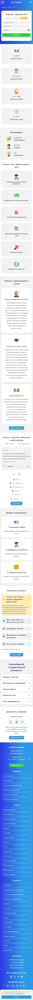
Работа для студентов (11, 799)
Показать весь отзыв (9, 461)
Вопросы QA (10, 870)
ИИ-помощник (10, 874)
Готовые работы (11, 861)
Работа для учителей (10, 794)
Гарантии (7, 904)
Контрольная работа (10, 819)
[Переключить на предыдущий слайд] (14, 474)
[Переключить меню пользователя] (2, 2)
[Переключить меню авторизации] (30, 2)
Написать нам (16, 765)
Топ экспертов (8, 922)
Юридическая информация (12, 899)
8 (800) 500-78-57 (16, 751)
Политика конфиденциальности (14, 894)
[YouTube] (22, 977)
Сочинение (7, 833)
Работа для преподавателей (13, 785)
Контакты (7, 941)
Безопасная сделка (10, 913)
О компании (7, 885)
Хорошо (16, 997)
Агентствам (7, 927)
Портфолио (9, 865)
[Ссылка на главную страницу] (16, 2)
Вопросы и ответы (9, 936)
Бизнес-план (8, 851)
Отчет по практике (9, 824)
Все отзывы (16, 503)
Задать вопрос (16, 655)
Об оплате (7, 908)
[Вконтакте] (11, 977)
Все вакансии (8, 780)
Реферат (6, 828)
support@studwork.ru (16, 753)
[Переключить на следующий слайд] (19, 474)
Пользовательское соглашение (13, 890)
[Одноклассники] (15, 977)
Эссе (5, 847)
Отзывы (6, 918)
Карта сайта (8, 950)
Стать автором (8, 776)
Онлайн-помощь (9, 837)
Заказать (16, 35)
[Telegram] (18, 977)
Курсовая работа (9, 814)
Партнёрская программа (11, 931)
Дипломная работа (10, 810)
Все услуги (7, 856)
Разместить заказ (16, 428)
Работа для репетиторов (11, 790)
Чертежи (6, 842)
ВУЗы (5, 945)
